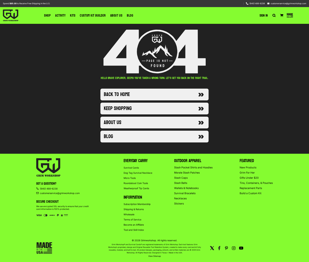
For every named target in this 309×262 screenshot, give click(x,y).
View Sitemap (154, 256)
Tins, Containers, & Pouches (256, 182)
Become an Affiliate (134, 224)
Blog (130, 15)
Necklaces (180, 198)
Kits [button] (72, 15)
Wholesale (129, 214)
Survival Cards (131, 167)
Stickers (179, 203)
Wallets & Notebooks (186, 188)
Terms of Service (132, 219)
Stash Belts (180, 182)
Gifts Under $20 (249, 177)
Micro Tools (130, 178)
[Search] (274, 15)
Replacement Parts (251, 188)
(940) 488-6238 (257, 3)
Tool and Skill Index (134, 229)
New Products (248, 167)
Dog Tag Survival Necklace (138, 172)
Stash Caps (181, 177)
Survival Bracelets (185, 193)
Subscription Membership (137, 204)
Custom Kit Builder (93, 15)
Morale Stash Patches (187, 172)
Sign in (264, 15)
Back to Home (117, 94)
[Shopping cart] (281, 15)
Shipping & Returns (134, 209)
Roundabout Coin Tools (136, 183)
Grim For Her (247, 172)
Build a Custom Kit (250, 193)
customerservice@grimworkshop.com (288, 3)
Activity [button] (60, 15)
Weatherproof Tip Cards (136, 188)
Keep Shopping (118, 108)
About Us (116, 15)
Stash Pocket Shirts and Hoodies (193, 167)
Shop (47, 15)
